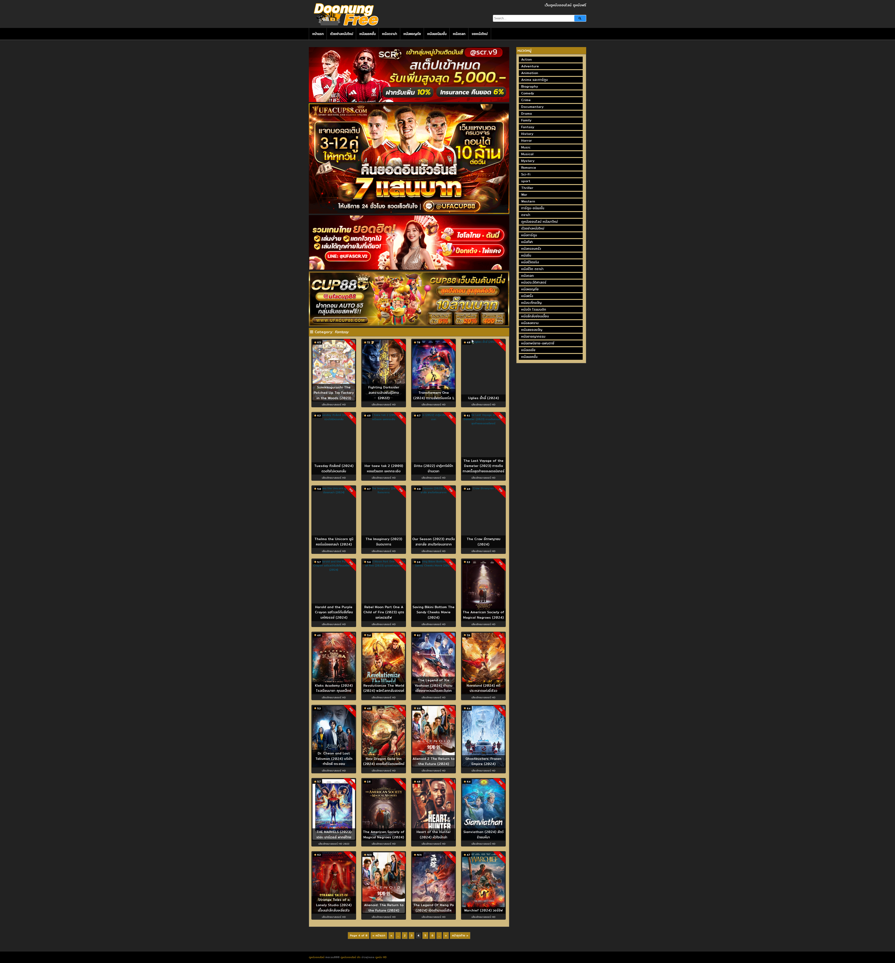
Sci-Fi (525, 174)
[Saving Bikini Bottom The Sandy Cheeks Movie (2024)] (433, 565)
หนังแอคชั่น (367, 33)
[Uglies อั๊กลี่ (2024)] (483, 342)
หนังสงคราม (530, 323)
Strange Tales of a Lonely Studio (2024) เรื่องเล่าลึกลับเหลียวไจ (333, 905)
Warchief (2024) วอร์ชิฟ (483, 910)
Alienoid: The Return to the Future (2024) (383, 907)
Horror (526, 140)
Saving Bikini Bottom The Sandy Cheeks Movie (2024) (433, 612)
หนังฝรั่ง (527, 295)
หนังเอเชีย (528, 350)
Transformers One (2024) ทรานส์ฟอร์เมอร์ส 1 (433, 395)
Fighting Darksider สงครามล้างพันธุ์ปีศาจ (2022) (383, 392)
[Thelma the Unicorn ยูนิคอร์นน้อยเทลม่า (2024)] (334, 492)
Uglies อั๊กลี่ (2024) (483, 398)
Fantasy (527, 127)
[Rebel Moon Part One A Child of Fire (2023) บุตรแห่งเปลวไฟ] (383, 565)
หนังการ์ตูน (529, 235)
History (527, 133)
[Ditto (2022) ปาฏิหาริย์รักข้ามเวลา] (433, 419)
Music (525, 147)
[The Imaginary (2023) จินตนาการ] (383, 492)
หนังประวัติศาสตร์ (533, 282)
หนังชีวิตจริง (530, 262)
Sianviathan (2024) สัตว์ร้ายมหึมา (483, 834)
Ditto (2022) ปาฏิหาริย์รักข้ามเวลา (433, 468)
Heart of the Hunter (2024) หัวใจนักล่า (434, 834)
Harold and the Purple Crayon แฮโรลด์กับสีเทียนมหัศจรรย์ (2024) (334, 612)
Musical (527, 154)
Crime (526, 100)
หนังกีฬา (527, 241)
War (524, 194)
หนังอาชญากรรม (533, 336)
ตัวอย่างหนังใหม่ (341, 33)
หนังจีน (526, 255)
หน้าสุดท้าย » (460, 935)
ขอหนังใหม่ (480, 33)
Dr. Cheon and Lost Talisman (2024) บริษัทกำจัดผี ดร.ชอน (333, 758)
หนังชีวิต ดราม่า (532, 268)
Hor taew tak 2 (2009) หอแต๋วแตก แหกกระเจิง (384, 468)
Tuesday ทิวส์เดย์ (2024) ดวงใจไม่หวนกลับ (333, 468)
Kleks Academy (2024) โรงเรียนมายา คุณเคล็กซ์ (334, 688)
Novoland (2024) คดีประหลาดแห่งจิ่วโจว (483, 688)
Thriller (527, 187)
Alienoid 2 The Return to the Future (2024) (433, 761)
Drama (526, 113)
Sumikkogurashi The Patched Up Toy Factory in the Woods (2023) (334, 392)
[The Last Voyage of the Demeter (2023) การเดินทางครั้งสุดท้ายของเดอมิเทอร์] (483, 423)
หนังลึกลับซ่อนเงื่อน (535, 316)
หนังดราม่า (389, 33)
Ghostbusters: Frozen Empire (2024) (483, 761)
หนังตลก (459, 33)
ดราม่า (525, 214)
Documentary (532, 106)
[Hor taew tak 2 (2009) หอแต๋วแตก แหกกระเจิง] (383, 419)
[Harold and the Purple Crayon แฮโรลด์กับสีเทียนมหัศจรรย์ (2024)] (334, 570)
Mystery (527, 160)
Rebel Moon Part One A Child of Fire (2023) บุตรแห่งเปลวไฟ (383, 612)
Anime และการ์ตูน (534, 79)
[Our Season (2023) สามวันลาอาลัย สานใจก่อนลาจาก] (433, 492)
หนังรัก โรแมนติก (533, 309)
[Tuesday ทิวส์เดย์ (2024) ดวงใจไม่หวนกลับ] (334, 419)
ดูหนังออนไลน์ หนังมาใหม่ (539, 221)
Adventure (530, 66)
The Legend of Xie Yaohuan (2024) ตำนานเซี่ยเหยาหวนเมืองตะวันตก (433, 685)
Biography (529, 86)
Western (528, 201)
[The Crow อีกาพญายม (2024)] (483, 488)
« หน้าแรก (378, 935)
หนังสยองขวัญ (531, 329)
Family (526, 120)
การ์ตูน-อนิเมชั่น (532, 208)
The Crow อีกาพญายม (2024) (483, 541)
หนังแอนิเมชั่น (437, 33)
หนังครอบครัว (531, 248)
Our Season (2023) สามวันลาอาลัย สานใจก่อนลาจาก (433, 541)
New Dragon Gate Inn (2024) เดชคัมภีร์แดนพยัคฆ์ (383, 761)
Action (526, 59)
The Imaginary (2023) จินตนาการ (383, 541)
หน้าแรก (318, 33)
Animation (529, 72)
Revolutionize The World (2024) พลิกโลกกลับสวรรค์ (383, 688)
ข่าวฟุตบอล (368, 957)
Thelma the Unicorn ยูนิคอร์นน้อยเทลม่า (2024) (333, 541)
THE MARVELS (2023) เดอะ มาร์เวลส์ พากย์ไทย (333, 834)
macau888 (332, 957)
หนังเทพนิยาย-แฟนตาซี (537, 343)
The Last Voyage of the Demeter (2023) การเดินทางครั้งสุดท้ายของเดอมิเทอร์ (483, 466)
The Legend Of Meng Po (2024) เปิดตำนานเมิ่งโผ (433, 907)
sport (525, 181)
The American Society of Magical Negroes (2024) (483, 615)
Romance (528, 167)
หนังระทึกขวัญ (531, 302)
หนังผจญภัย (412, 33)
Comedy (527, 93)
